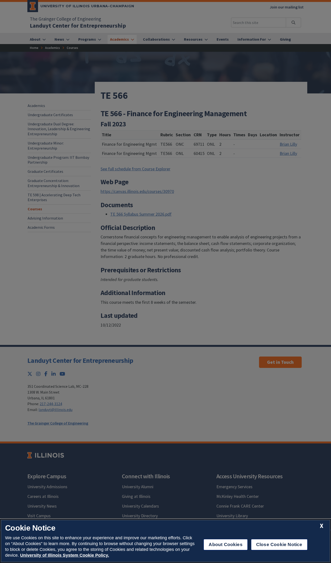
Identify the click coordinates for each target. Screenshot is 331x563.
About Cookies (225, 544)
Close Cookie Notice (279, 544)
